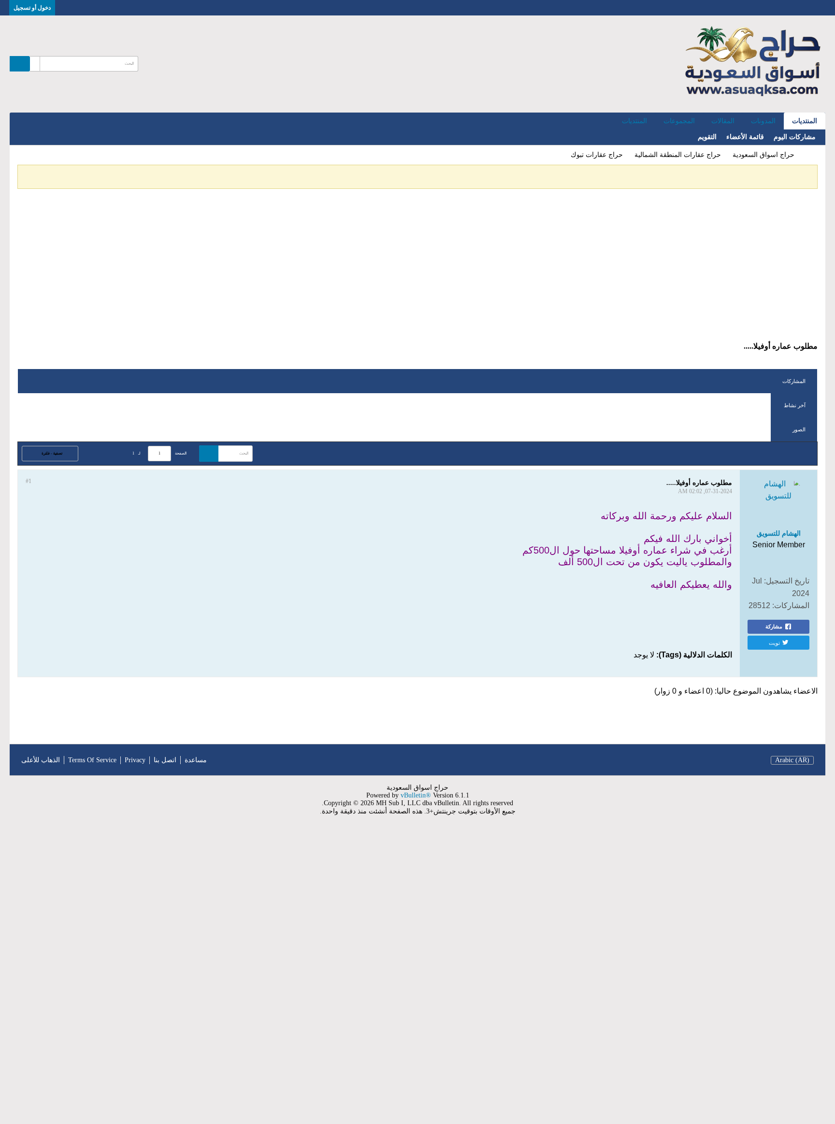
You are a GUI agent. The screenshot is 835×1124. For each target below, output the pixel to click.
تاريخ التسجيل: (786, 581)
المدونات (763, 121)
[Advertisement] (417, 269)
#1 (28, 481)
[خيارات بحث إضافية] (34, 63)
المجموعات (679, 121)
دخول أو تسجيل (32, 7)
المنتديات (804, 121)
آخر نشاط (795, 405)
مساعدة (196, 760)
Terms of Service (92, 760)
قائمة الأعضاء (745, 137)
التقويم (707, 137)
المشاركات (794, 381)
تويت (774, 642)
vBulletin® (416, 795)
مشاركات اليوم (795, 137)
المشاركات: (790, 605)
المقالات (722, 121)
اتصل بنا (165, 760)
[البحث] (20, 63)
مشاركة (773, 626)
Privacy (135, 760)
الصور (799, 429)
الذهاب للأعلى (40, 760)
